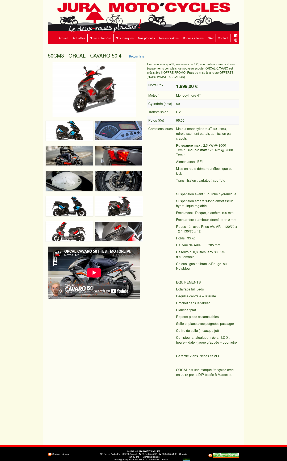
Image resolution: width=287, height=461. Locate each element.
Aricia (165, 459)
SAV (210, 38)
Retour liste (135, 56)
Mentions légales (151, 456)
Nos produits (146, 38)
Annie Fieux (138, 459)
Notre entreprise (100, 38)
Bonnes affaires (193, 38)
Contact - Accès (60, 454)
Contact (223, 38)
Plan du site (133, 456)
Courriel (183, 454)
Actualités (78, 38)
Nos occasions (169, 38)
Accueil (63, 38)
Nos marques (125, 38)
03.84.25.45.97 (149, 454)
